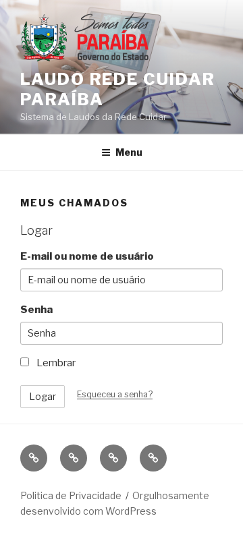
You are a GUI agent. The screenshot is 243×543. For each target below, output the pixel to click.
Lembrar (55, 363)
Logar (42, 396)
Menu (128, 152)
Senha (36, 310)
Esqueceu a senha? (115, 394)
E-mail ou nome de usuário (87, 256)
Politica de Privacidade (71, 495)
